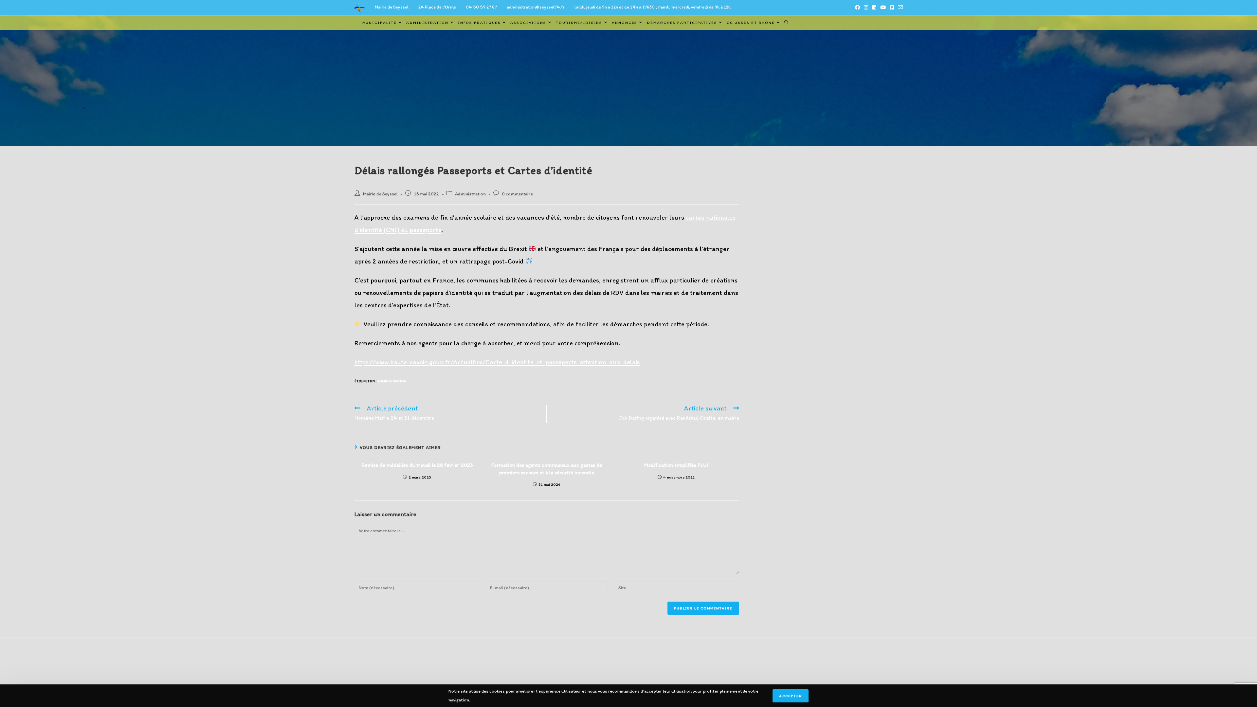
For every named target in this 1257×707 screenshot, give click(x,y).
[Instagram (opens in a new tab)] (866, 7)
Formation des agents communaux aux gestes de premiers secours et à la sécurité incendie (546, 468)
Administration (470, 194)
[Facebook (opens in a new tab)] (857, 7)
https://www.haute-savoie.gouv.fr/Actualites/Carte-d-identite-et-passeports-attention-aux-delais (497, 362)
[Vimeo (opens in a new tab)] (892, 7)
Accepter (790, 695)
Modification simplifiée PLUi (676, 465)
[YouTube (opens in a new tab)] (883, 7)
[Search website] (786, 22)
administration (392, 381)
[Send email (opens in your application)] (899, 7)
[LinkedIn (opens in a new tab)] (874, 7)
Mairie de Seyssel (380, 194)
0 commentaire (517, 194)
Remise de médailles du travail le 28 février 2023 (417, 465)
